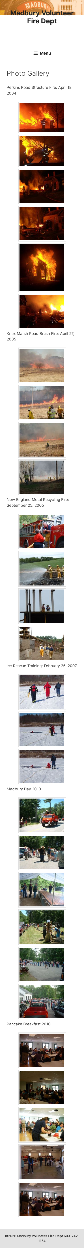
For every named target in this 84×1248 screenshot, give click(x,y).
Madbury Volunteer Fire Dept (42, 17)
